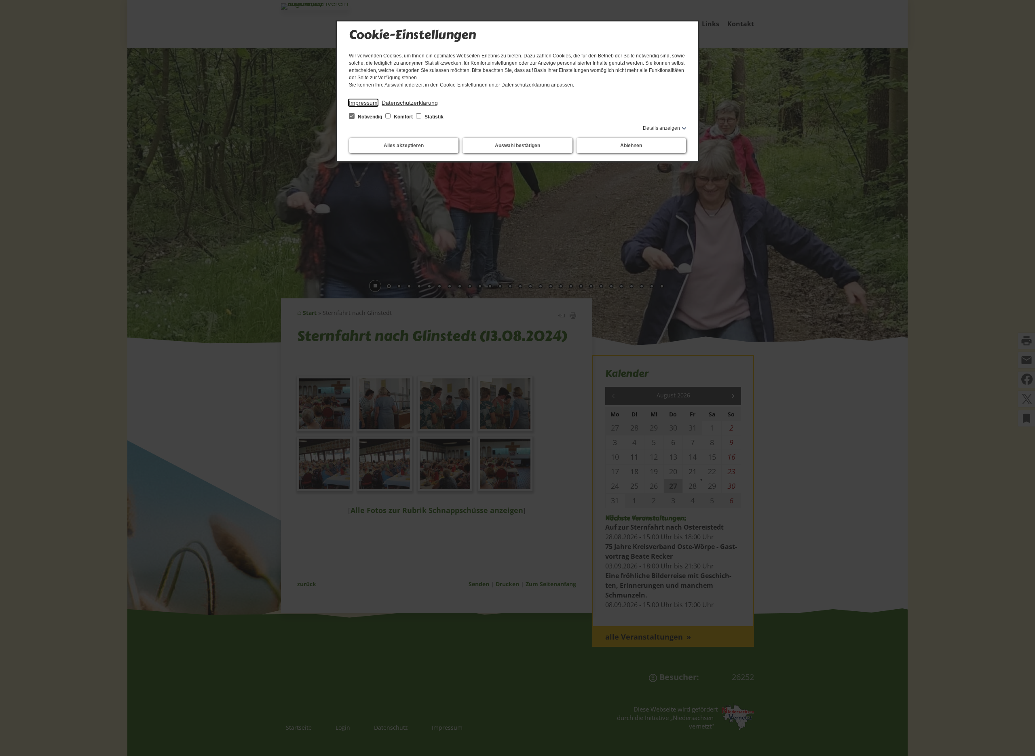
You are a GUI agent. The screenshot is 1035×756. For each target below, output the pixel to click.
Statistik (433, 117)
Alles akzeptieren (404, 145)
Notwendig (370, 117)
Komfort (403, 117)
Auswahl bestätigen (517, 145)
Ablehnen (631, 145)
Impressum (363, 102)
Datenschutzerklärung (410, 102)
